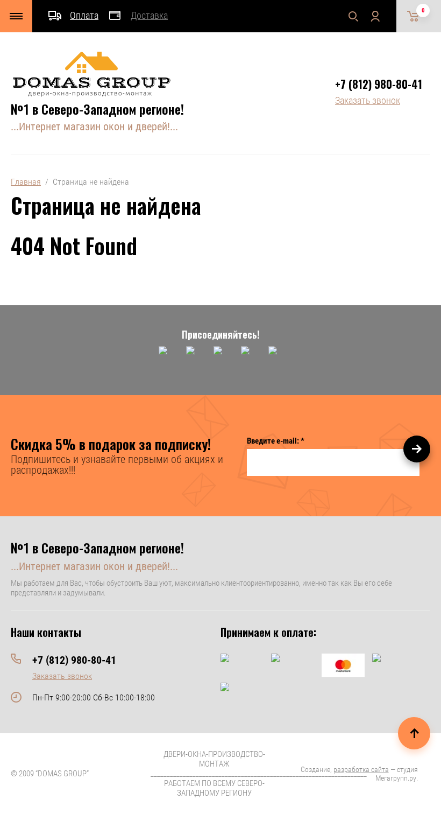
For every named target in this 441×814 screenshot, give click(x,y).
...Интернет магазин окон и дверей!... (94, 126)
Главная (26, 182)
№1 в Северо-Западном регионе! (97, 108)
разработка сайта (361, 769)
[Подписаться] (416, 449)
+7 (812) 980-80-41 (378, 84)
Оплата (84, 15)
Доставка (149, 15)
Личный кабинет (375, 16)
